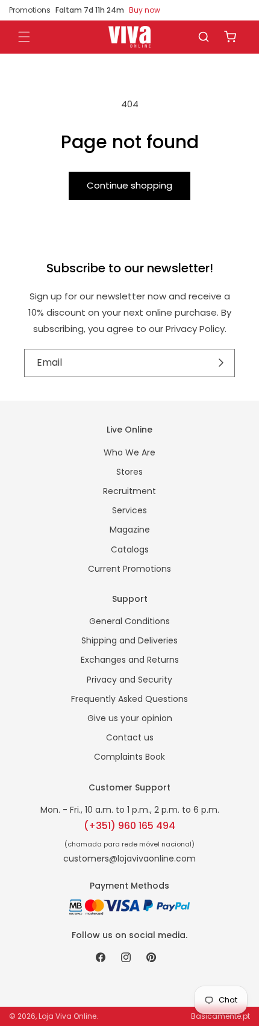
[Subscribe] (221, 363)
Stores (129, 472)
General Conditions (129, 621)
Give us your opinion (129, 718)
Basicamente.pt (220, 1016)
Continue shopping (129, 185)
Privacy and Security (129, 680)
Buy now (144, 10)
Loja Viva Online (67, 1016)
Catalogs (130, 549)
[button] (203, 36)
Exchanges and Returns (130, 660)
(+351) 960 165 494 (129, 826)
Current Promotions (129, 569)
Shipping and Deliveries (129, 640)
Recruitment (129, 491)
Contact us (130, 737)
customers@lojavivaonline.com (129, 858)
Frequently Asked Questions (129, 699)
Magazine (130, 530)
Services (129, 510)
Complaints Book (129, 757)
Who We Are (129, 452)
